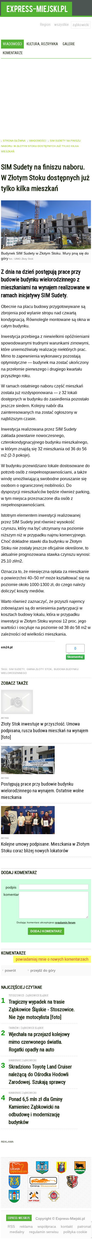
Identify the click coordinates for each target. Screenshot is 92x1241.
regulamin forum (65, 922)
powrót (10, 970)
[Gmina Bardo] (57, 1173)
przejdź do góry (42, 970)
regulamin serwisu (44, 1232)
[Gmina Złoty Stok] (68, 1187)
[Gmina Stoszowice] (39, 1187)
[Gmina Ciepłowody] (76, 1173)
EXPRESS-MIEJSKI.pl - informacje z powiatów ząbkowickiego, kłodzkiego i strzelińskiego (36, 8)
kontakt (67, 1226)
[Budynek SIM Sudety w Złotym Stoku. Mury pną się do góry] (46, 248)
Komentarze (13, 53)
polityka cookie (75, 1232)
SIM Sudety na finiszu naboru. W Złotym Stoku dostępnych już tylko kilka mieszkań (40, 146)
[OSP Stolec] (30, 1201)
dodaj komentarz (46, 931)
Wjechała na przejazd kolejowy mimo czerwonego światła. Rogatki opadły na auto (39, 1042)
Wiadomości (12, 44)
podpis (11, 887)
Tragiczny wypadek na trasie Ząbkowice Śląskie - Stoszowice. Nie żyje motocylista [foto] (42, 1009)
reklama (26, 1226)
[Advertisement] (46, 97)
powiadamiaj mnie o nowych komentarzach (52, 959)
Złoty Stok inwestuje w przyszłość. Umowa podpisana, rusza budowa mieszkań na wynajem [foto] (44, 730)
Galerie (69, 44)
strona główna (14, 140)
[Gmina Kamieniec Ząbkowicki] (10, 1187)
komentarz (11, 894)
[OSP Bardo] (50, 1201)
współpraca (47, 1226)
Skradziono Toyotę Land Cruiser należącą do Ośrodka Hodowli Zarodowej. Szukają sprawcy (40, 1074)
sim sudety (17, 669)
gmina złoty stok (39, 669)
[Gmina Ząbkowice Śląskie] (38, 1173)
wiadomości (37, 140)
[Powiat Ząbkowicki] (14, 1173)
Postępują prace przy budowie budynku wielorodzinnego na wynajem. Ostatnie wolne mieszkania (42, 790)
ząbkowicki (81, 25)
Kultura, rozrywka (42, 44)
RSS (11, 1226)
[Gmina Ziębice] (10, 1201)
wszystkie (61, 24)
